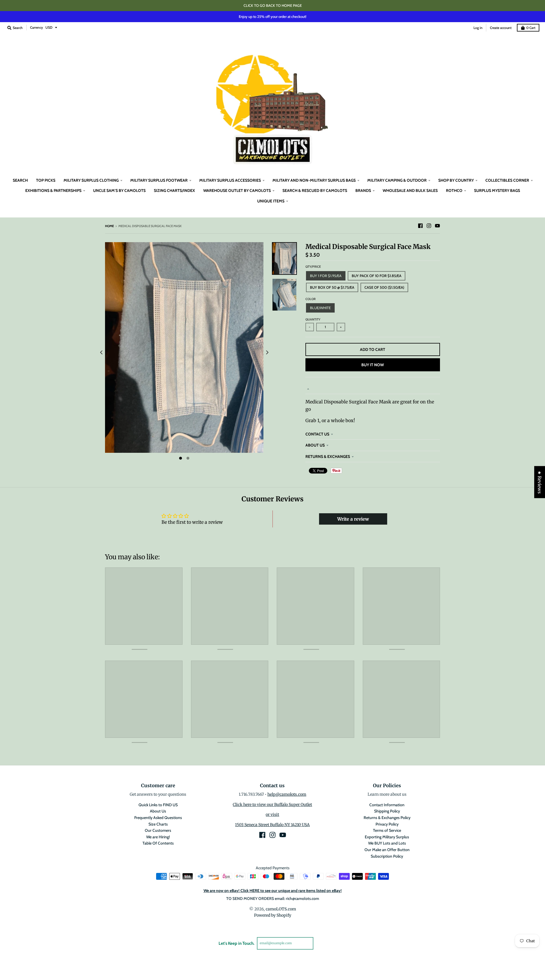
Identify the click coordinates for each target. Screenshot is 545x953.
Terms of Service (387, 830)
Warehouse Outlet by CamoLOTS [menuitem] (237, 190)
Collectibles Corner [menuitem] (507, 180)
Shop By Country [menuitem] (456, 180)
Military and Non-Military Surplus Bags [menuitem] (314, 180)
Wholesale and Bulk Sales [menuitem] (410, 190)
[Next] (266, 352)
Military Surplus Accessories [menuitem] (230, 180)
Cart (530, 28)
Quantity (312, 319)
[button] (102, 900)
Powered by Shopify (272, 915)
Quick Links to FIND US (158, 804)
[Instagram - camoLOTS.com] (428, 225)
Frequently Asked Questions (158, 817)
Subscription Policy (387, 856)
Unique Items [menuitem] (270, 201)
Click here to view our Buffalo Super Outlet (272, 804)
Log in (478, 28)
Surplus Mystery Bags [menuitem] (497, 190)
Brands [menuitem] (363, 190)
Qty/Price (313, 267)
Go (320, 943)
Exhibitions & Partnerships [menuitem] (53, 190)
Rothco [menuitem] (454, 190)
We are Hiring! (158, 836)
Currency (36, 27)
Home (109, 226)
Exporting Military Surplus (387, 836)
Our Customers (158, 830)
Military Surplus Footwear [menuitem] (159, 180)
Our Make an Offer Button (387, 849)
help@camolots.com (286, 794)
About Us (315, 445)
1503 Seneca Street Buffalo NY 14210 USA (272, 824)
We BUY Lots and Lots (387, 843)
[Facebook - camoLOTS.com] (420, 225)
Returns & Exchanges (327, 456)
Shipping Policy (387, 811)
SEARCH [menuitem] (20, 180)
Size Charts (158, 824)
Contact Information (386, 804)
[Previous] (101, 352)
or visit (272, 814)
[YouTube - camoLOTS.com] (437, 225)
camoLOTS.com (281, 909)
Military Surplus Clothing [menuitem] (91, 180)
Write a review (353, 519)
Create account (501, 28)
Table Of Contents (158, 843)
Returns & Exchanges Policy (387, 817)
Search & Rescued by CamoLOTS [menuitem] (314, 190)
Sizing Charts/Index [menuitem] (174, 190)
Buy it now (372, 364)
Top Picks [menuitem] (45, 180)
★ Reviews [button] (539, 481)
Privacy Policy (387, 824)
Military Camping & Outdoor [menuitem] (397, 180)
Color (310, 299)
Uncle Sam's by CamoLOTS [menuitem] (119, 190)
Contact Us (317, 434)
